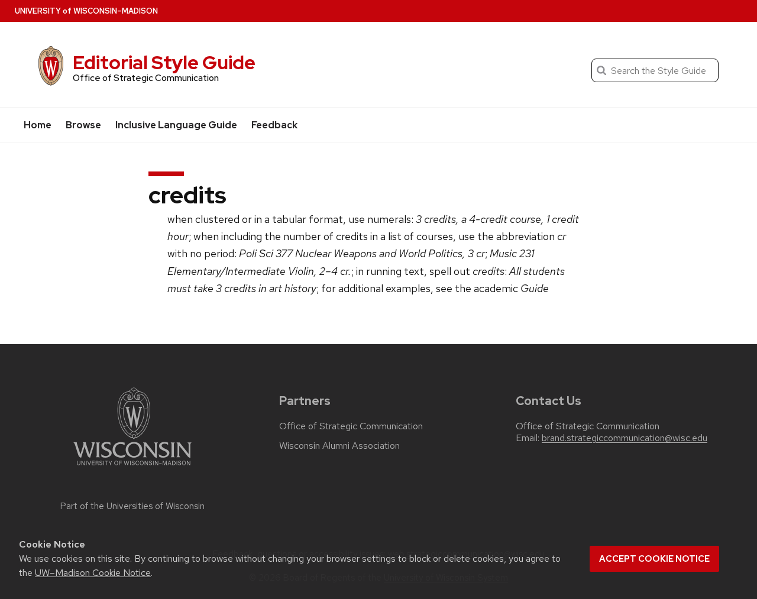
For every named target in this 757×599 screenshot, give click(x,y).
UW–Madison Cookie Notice (93, 572)
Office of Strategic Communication (351, 426)
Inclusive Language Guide (176, 125)
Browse (83, 125)
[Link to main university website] (132, 467)
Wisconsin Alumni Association (339, 446)
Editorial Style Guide (164, 62)
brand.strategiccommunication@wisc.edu (624, 438)
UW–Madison (86, 11)
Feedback (274, 125)
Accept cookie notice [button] (654, 559)
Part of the (132, 506)
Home (37, 125)
